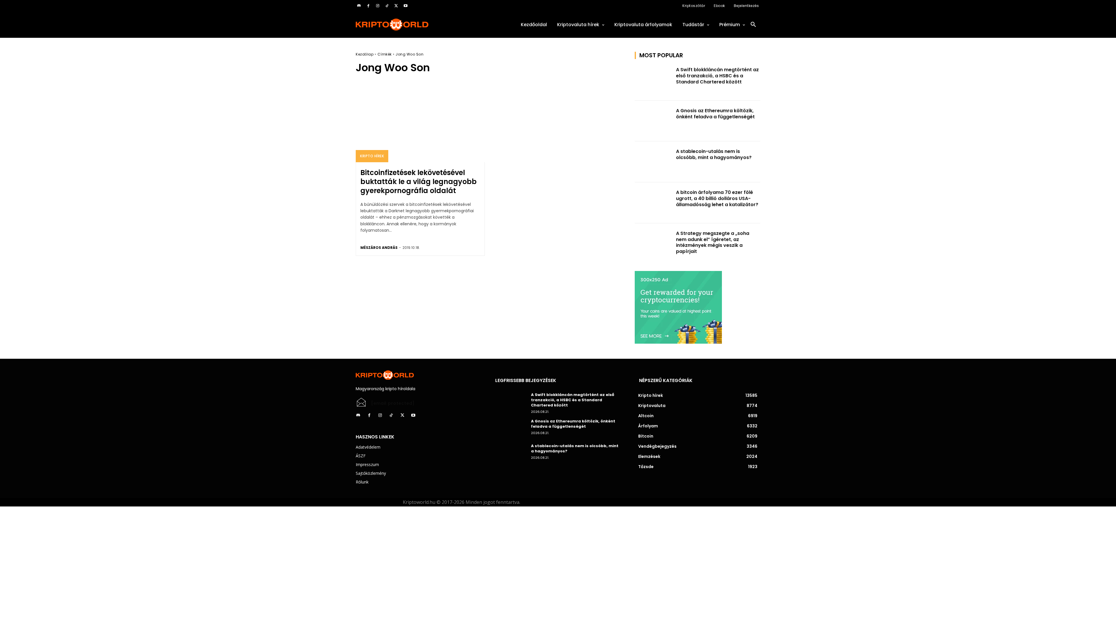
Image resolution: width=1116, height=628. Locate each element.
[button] (753, 25)
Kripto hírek (372, 156)
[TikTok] (387, 6)
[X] (396, 6)
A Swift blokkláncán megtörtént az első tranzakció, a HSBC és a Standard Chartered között (717, 75)
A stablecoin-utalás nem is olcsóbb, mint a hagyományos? (714, 154)
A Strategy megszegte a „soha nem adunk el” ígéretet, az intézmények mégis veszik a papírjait (712, 242)
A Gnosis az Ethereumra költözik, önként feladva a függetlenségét (715, 113)
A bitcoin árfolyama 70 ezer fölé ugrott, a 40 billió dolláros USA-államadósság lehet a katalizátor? (717, 198)
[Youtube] (405, 6)
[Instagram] (377, 6)
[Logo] (418, 25)
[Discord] (359, 6)
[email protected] (393, 403)
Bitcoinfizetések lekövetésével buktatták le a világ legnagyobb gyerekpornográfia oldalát (418, 181)
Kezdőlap (364, 54)
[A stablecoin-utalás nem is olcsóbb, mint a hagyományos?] (654, 162)
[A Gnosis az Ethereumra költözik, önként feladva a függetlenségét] (654, 121)
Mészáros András (379, 247)
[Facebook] (368, 6)
